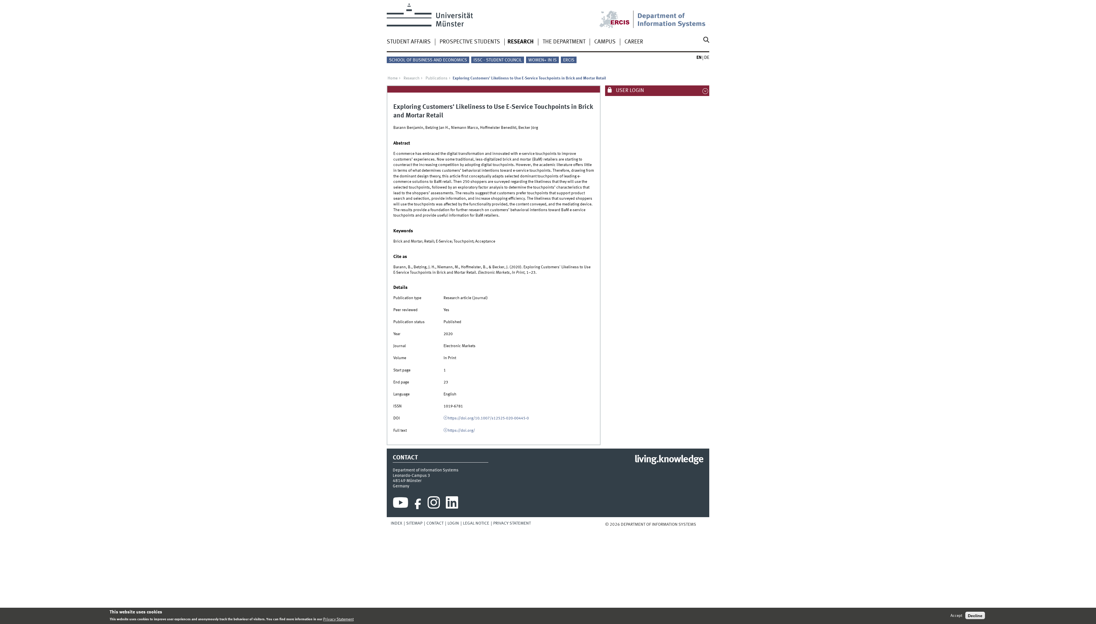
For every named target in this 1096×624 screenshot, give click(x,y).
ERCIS (568, 60)
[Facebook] (417, 504)
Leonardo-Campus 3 (411, 475)
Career (633, 42)
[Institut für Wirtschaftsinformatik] (673, 15)
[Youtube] (400, 504)
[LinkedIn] (452, 504)
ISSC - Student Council (498, 60)
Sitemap (414, 523)
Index (396, 523)
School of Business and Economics (428, 60)
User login (629, 90)
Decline (975, 615)
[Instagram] (434, 504)
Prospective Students (470, 42)
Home (393, 78)
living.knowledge (668, 460)
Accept (956, 615)
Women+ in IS (542, 60)
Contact (435, 523)
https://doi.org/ (461, 431)
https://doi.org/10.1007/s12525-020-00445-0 (488, 418)
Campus (605, 42)
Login (453, 523)
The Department (564, 42)
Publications (437, 78)
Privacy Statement (512, 523)
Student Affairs (409, 42)
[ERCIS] (618, 15)
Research (520, 42)
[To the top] (700, 524)
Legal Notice (476, 523)
